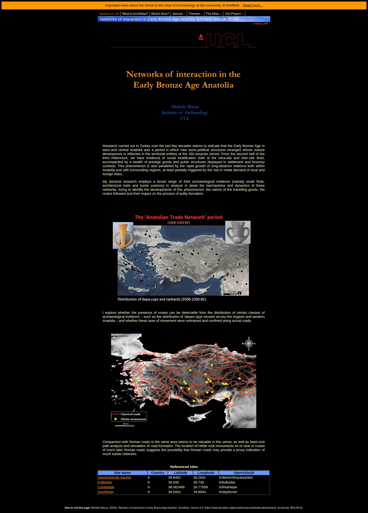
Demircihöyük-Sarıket (114, 477)
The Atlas (212, 13)
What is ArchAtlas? (135, 13)
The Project (233, 13)
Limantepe (106, 487)
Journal (177, 13)
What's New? (160, 13)
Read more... (253, 5)
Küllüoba (105, 482)
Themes (194, 13)
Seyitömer (106, 492)
